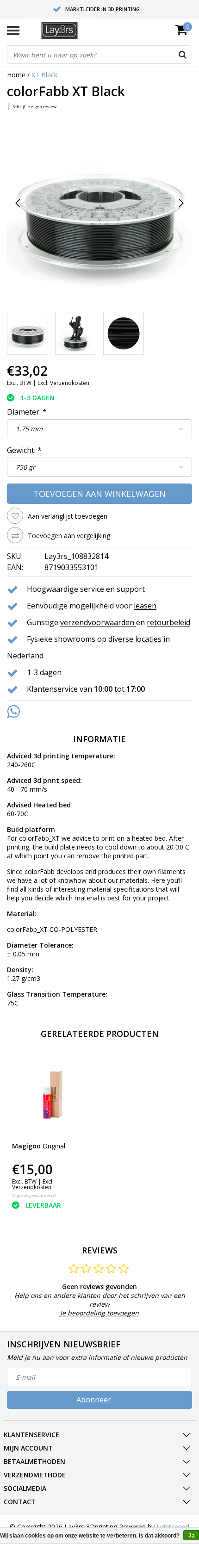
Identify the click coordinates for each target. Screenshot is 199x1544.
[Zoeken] (182, 54)
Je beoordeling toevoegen (99, 1312)
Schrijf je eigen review (34, 107)
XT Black (44, 74)
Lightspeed (172, 1526)
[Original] (52, 1094)
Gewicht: (24, 450)
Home (16, 74)
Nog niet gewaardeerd (34, 1195)
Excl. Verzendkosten (63, 383)
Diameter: (27, 412)
